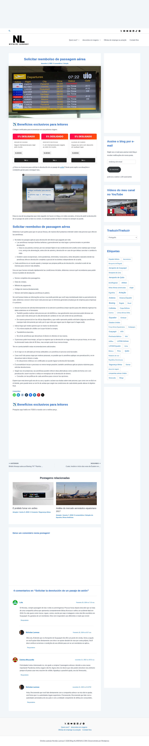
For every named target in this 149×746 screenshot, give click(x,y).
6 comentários (79, 515)
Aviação (65, 63)
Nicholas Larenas (32, 632)
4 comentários (57, 63)
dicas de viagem (114, 369)
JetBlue (111, 341)
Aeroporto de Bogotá (115, 263)
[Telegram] (139, 31)
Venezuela (112, 378)
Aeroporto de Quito (116, 277)
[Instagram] (130, 31)
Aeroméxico (127, 259)
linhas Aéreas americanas (117, 287)
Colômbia (112, 308)
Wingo (121, 378)
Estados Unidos (114, 322)
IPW (126, 336)
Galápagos (131, 327)
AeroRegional (113, 283)
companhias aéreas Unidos (118, 373)
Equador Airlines (114, 259)
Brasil (129, 303)
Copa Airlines (125, 308)
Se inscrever (113, 169)
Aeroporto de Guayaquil (118, 268)
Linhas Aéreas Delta (123, 313)
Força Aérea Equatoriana (117, 327)
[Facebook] (124, 31)
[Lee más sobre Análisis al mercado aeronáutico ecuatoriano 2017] (76, 493)
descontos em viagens (91, 40)
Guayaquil (112, 332)
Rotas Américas (68, 517)
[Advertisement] (74, 14)
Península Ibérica (115, 336)
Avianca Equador (125, 298)
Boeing (112, 303)
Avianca (112, 298)
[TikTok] (136, 31)
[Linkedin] (133, 31)
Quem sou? (73, 40)
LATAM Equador (115, 346)
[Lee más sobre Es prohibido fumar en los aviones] (33, 493)
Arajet (131, 287)
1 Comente (34, 512)
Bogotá (121, 303)
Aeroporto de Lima (115, 273)
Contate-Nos (134, 40)
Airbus (124, 283)
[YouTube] (127, 31)
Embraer (123, 318)
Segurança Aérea (45, 512)
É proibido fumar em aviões (25, 508)
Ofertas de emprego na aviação (115, 40)
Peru (119, 351)
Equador (112, 318)
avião (62, 167)
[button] (9, 31)
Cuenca (111, 313)
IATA (121, 331)
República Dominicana (116, 360)
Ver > (26, 160)
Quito (127, 351)
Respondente (24, 620)
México (111, 351)
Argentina (112, 293)
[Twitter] (121, 31)
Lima (126, 346)
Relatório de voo (114, 355)
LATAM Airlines (123, 341)
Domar (128, 364)
